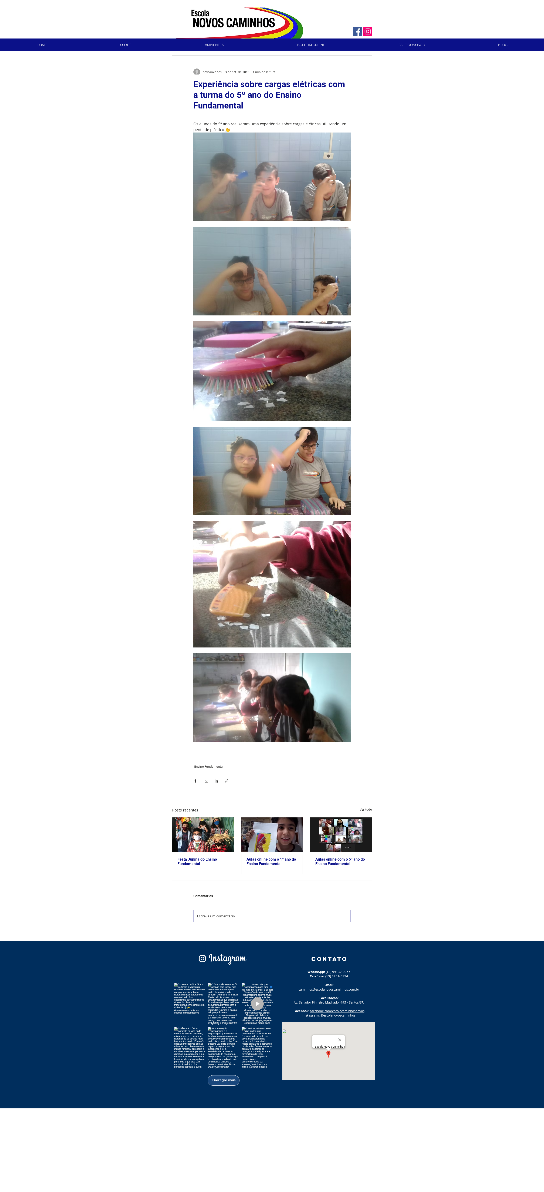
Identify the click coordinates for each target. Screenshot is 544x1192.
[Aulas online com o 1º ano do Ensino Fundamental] (272, 834)
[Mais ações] (348, 71)
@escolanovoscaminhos (338, 1015)
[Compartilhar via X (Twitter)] (206, 781)
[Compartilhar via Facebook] (195, 781)
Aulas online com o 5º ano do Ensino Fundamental (340, 861)
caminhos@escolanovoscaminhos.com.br (329, 989)
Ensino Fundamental (209, 766)
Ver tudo (366, 809)
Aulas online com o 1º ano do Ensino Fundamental (271, 861)
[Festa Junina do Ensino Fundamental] (203, 834)
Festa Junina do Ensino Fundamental (197, 861)
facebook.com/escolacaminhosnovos (337, 1011)
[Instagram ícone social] (367, 31)
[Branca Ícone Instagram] (202, 958)
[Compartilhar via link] (227, 781)
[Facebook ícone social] (357, 31)
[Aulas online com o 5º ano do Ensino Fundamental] (341, 834)
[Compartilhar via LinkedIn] (216, 781)
